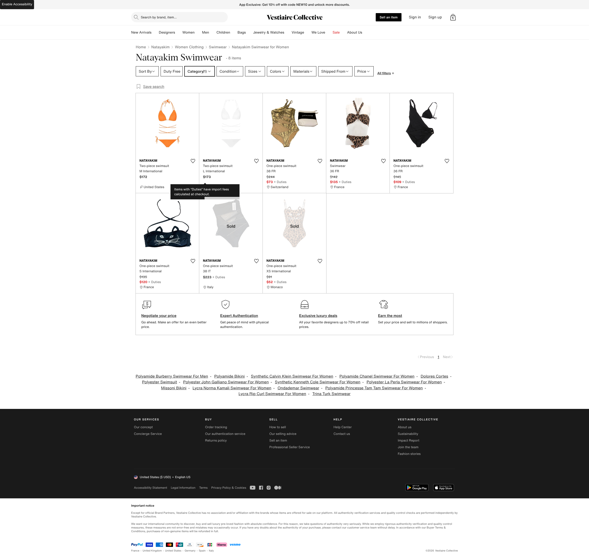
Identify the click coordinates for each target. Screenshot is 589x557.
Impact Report (408, 440)
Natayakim (160, 47)
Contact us (342, 433)
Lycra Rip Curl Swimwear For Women (272, 394)
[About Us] (366, 32)
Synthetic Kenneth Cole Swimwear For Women (318, 382)
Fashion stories (409, 453)
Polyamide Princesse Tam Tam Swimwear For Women (374, 388)
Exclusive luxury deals (318, 315)
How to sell (277, 427)
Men (205, 32)
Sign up (435, 17)
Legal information (183, 487)
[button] (453, 17)
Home (141, 47)
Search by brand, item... (159, 17)
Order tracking (216, 427)
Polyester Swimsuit (159, 382)
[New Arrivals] (155, 32)
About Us (354, 32)
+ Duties (280, 181)
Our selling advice (282, 433)
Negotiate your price (158, 315)
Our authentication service (225, 433)
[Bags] (249, 32)
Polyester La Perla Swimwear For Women (404, 382)
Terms (203, 487)
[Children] (234, 32)
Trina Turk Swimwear (331, 394)
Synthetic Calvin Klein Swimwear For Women (292, 376)
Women (188, 32)
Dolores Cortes (434, 376)
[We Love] (329, 32)
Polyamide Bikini (229, 376)
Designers (167, 32)
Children (223, 32)
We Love (318, 32)
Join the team (408, 447)
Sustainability (408, 433)
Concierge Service (148, 433)
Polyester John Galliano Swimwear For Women (226, 382)
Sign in (415, 17)
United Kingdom (152, 550)
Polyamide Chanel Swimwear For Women (376, 376)
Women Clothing (189, 47)
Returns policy (216, 440)
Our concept (143, 427)
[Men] (213, 32)
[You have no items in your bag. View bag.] (453, 17)
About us (404, 427)
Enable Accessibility (17, 4)
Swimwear (218, 47)
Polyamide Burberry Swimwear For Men (172, 376)
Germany (190, 550)
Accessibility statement (150, 487)
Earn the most (390, 315)
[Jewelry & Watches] (288, 32)
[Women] (198, 32)
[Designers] (179, 32)
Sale (336, 32)
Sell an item (389, 17)
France (135, 550)
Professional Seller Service (289, 447)
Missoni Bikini (173, 388)
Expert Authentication (239, 315)
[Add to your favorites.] (193, 161)
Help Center (343, 427)
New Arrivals (141, 32)
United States (173, 550)
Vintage (298, 32)
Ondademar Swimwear (298, 388)
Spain (202, 550)
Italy (211, 550)
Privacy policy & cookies (228, 487)
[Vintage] (308, 32)
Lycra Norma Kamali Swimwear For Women (232, 388)
